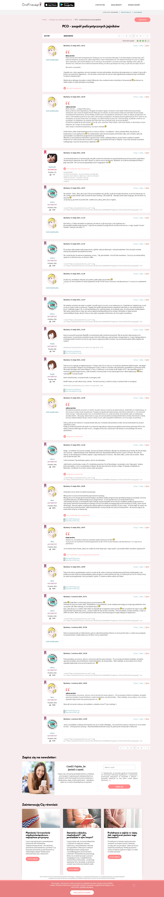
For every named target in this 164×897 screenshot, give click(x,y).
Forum (44, 20)
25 (126, 36)
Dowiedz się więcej (86, 887)
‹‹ (119, 35)
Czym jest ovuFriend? (110, 12)
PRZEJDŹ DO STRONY (82, 892)
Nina (52, 500)
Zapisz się (119, 787)
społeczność (134, 5)
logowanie (138, 12)
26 (130, 36)
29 (140, 36)
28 (137, 36)
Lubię (141, 45)
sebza (52, 202)
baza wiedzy (116, 5)
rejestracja (126, 12)
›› (147, 35)
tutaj (109, 780)
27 (133, 36)
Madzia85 (52, 167)
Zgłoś (147, 45)
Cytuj (135, 45)
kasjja (52, 344)
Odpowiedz (142, 20)
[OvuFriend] (31, 6)
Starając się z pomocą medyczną (60, 20)
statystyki (100, 5)
